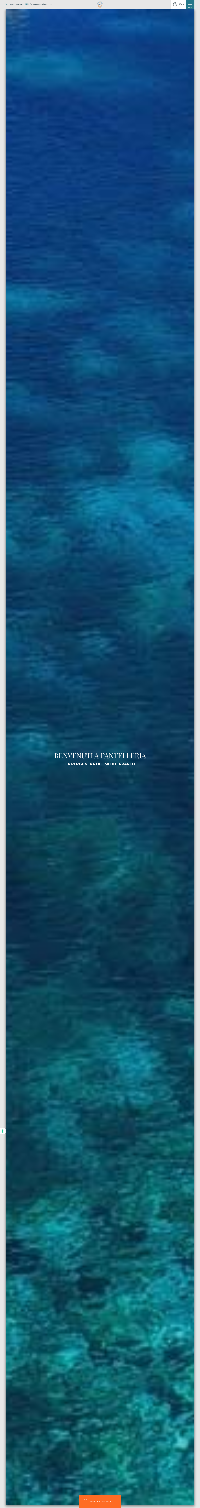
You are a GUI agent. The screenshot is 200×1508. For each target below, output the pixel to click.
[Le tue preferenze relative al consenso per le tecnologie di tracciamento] (3, 1131)
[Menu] (190, 4)
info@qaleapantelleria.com (40, 4)
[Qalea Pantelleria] (100, 4)
